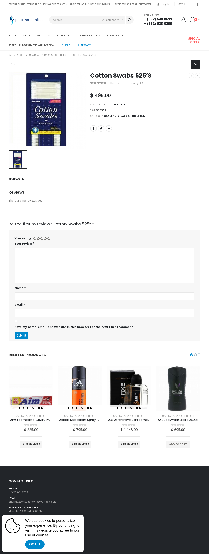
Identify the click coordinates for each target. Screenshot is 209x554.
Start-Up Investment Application (32, 45)
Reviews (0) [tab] (16, 179)
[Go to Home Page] (10, 55)
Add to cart (178, 444)
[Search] (130, 20)
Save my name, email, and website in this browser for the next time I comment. (74, 327)
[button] (191, 354)
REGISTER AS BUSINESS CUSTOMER (90, 4)
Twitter (101, 128)
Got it (35, 544)
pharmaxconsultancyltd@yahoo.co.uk (32, 501)
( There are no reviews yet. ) (126, 83)
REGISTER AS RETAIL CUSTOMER (133, 4)
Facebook (93, 128)
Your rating (23, 238)
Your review (24, 243)
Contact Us (115, 35)
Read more (32, 444)
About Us (43, 35)
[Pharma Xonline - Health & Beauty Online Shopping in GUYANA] (26, 19)
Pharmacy (84, 45)
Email (20, 305)
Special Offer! (194, 40)
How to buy (65, 35)
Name (20, 288)
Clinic (66, 45)
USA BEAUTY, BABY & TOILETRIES (124, 116)
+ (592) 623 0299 (158, 23)
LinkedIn (109, 128)
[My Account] (183, 19)
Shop (26, 35)
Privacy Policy (90, 35)
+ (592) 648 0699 (158, 19)
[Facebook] (197, 4)
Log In (165, 4)
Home (12, 35)
